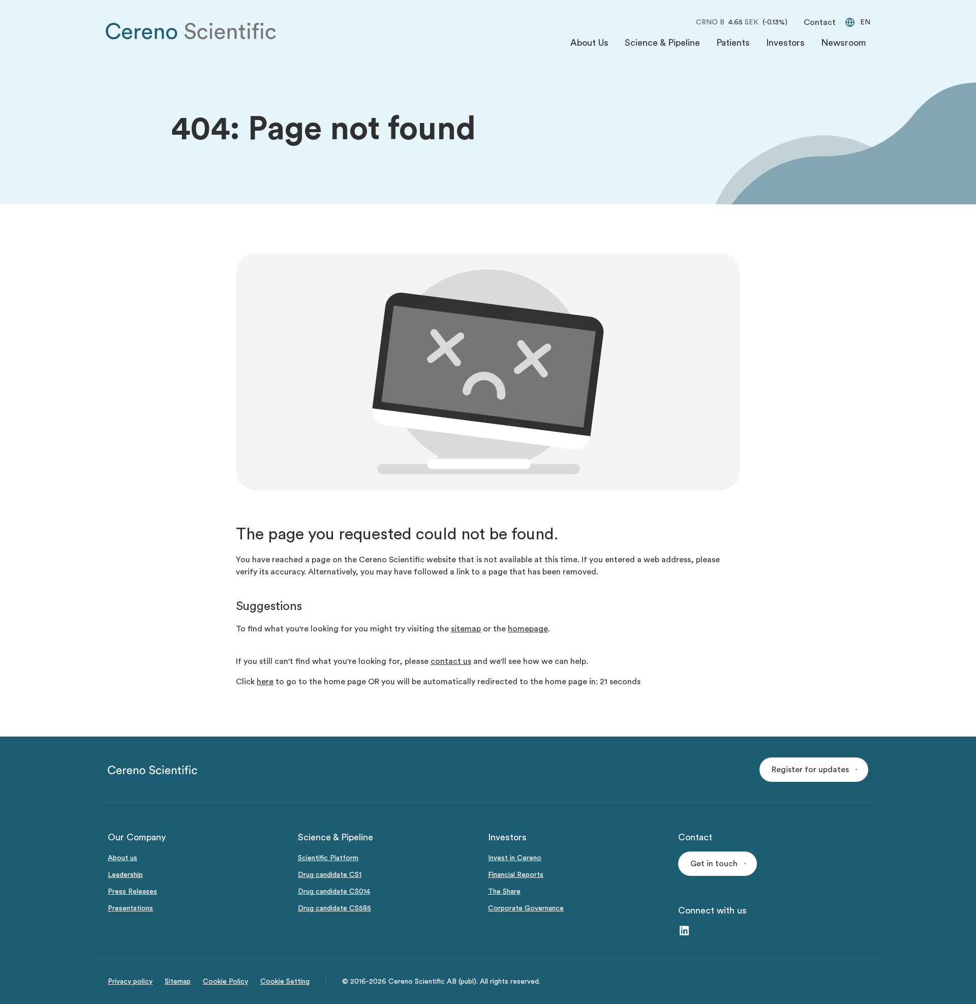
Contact (820, 22)
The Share (504, 891)
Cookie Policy (225, 981)
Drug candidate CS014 (334, 891)
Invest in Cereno (514, 858)
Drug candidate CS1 (329, 874)
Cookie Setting (285, 981)
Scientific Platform (328, 858)
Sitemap (178, 981)
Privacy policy (130, 981)
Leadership (125, 874)
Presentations (130, 908)
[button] (813, 769)
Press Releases (132, 891)
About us (122, 858)
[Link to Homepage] (191, 31)
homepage (528, 629)
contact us (451, 661)
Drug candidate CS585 (334, 908)
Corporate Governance (526, 908)
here (265, 682)
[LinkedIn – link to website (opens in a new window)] (684, 931)
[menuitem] (589, 45)
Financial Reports (515, 874)
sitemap (466, 629)
